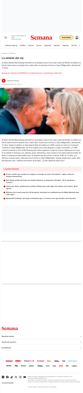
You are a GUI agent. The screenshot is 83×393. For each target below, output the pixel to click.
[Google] (3, 377)
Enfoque (12, 53)
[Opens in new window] (7, 377)
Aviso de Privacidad (10, 383)
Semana (4, 53)
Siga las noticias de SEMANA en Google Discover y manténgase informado (33, 73)
